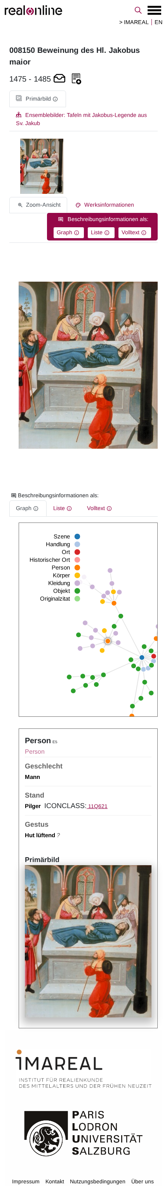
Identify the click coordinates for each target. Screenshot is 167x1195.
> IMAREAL (134, 22)
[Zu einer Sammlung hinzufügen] (76, 79)
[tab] (37, 99)
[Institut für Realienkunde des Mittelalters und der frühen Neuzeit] (83, 1069)
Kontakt (54, 1181)
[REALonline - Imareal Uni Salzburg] (83, 10)
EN (158, 22)
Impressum (26, 1181)
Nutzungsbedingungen (97, 1181)
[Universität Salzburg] (83, 1133)
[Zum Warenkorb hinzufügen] (59, 79)
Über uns (142, 1181)
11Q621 (97, 806)
